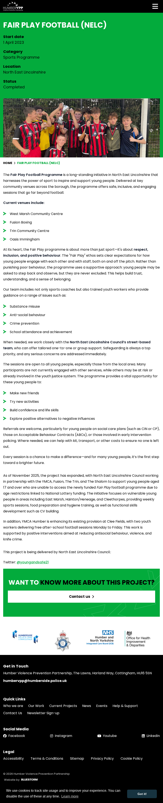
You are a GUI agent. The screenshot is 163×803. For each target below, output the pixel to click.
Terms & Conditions (47, 758)
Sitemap (77, 758)
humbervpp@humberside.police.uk (35, 680)
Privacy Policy (102, 758)
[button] (155, 641)
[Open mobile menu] (155, 6)
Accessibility (13, 758)
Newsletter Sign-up (43, 713)
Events (101, 705)
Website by (12, 780)
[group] (25, 636)
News (86, 705)
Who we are (13, 705)
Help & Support (125, 705)
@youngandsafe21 (33, 562)
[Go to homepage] (13, 6)
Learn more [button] (70, 796)
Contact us (79, 596)
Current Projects (63, 705)
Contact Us (12, 713)
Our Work (36, 705)
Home (8, 163)
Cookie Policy (132, 758)
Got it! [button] (142, 794)
